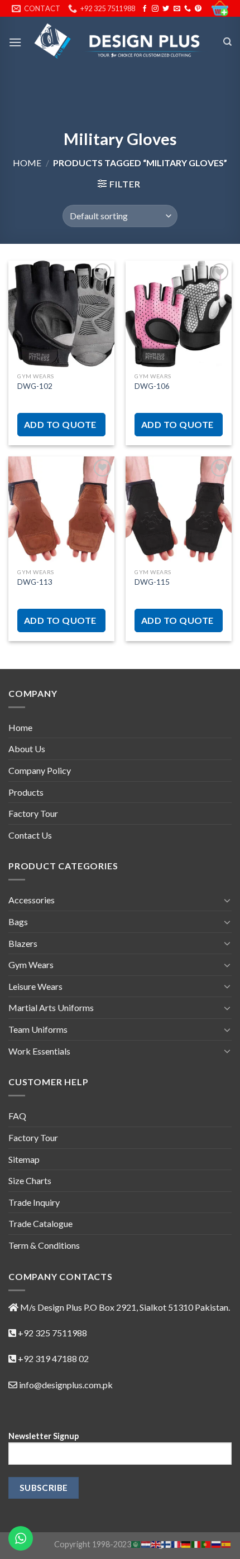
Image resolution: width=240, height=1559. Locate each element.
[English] (156, 1543)
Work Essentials (39, 1051)
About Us (26, 748)
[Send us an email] (177, 9)
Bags (18, 921)
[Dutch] (146, 1543)
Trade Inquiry (34, 1202)
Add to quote (60, 424)
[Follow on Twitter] (165, 9)
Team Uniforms (38, 1029)
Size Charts (29, 1180)
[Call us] (187, 9)
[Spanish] (227, 1543)
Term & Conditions (44, 1245)
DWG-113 (34, 582)
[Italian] (196, 1543)
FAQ (17, 1115)
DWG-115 (152, 582)
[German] (186, 1543)
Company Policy (39, 770)
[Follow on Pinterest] (198, 9)
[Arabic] (136, 1543)
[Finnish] (166, 1543)
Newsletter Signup (43, 1436)
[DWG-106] (179, 314)
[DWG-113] (61, 509)
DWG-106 (152, 386)
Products (26, 792)
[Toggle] (227, 900)
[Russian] (217, 1543)
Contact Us (30, 835)
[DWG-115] (179, 509)
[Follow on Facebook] (144, 9)
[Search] (227, 41)
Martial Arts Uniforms (51, 1007)
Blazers (22, 943)
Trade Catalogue (40, 1223)
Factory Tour (33, 813)
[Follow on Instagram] (155, 9)
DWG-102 (34, 386)
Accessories (31, 899)
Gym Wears (31, 964)
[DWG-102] (61, 314)
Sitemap (24, 1159)
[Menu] (15, 42)
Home (27, 162)
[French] (176, 1543)
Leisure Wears (35, 986)
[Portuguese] (206, 1543)
